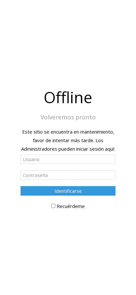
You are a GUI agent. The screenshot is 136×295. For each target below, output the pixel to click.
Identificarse (68, 191)
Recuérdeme (71, 206)
